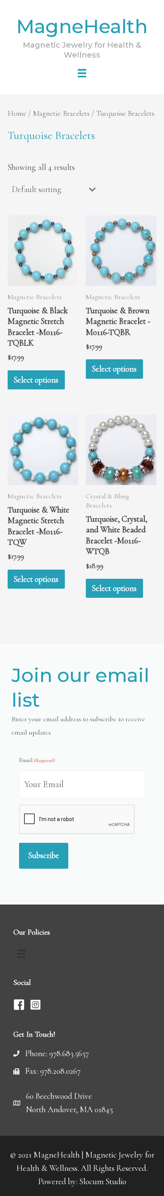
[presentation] (77, 819)
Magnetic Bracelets (61, 113)
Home (17, 113)
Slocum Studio (102, 1181)
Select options (36, 380)
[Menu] (82, 73)
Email (37, 760)
